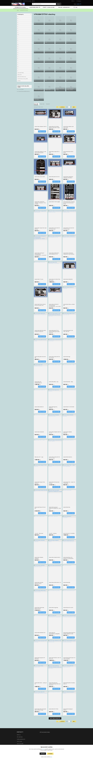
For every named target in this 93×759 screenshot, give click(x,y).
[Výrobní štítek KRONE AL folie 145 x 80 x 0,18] (55, 641)
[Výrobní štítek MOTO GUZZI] (69, 590)
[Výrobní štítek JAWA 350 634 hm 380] (40, 340)
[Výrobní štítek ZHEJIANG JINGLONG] (69, 415)
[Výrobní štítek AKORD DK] (40, 390)
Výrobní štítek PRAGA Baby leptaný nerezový (39, 608)
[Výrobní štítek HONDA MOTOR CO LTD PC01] (55, 340)
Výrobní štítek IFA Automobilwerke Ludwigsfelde (54, 633)
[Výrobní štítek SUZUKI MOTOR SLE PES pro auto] (69, 211)
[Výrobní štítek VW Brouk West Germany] (55, 465)
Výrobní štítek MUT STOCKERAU (69, 533)
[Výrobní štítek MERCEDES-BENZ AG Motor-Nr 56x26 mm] (40, 314)
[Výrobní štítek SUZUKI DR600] (40, 167)
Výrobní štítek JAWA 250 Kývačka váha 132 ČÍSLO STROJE (40, 709)
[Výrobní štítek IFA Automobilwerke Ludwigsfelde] (55, 616)
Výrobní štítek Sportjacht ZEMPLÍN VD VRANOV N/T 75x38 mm (55, 508)
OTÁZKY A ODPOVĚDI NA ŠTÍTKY (17, 1)
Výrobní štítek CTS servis (39, 279)
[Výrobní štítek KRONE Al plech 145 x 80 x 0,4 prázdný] (69, 641)
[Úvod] (18, 4)
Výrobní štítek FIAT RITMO (53, 708)
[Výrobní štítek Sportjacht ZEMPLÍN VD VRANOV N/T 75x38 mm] (55, 491)
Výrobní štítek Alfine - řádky (68, 381)
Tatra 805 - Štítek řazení (39, 533)
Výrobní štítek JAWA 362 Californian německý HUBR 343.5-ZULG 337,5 (55, 683)
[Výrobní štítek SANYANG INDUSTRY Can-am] (40, 566)
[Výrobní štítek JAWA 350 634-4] (55, 163)
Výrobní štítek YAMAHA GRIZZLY (54, 557)
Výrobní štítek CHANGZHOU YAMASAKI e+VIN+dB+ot (68, 177)
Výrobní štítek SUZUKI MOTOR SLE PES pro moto (54, 228)
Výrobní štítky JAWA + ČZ (34, 7)
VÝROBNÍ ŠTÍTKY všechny (20, 7)
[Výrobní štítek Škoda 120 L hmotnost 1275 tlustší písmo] (69, 541)
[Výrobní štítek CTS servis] (40, 262)
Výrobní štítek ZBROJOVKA (68, 279)
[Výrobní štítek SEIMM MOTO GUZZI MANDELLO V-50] (55, 236)
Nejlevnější (42, 103)
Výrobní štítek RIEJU (66, 507)
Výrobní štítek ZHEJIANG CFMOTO (41, 126)
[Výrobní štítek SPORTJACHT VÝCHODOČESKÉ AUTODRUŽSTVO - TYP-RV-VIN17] (40, 238)
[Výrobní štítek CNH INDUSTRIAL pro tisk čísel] (55, 263)
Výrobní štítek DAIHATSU (67, 457)
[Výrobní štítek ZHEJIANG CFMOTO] (40, 112)
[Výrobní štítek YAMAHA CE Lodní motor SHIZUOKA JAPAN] (40, 138)
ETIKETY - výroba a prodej (48, 7)
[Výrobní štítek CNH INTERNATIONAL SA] (40, 365)
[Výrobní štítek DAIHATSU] (69, 440)
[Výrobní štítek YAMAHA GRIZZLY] (55, 541)
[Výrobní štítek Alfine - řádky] (69, 365)
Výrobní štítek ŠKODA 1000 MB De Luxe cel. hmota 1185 (40, 305)
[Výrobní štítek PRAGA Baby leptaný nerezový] (40, 591)
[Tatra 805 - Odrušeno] (55, 516)
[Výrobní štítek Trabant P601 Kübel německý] (40, 211)
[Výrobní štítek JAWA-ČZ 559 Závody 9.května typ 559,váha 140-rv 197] (55, 315)
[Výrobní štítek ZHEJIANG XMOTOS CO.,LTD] (55, 415)
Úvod (18, 10)
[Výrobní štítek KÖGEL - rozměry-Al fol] (40, 666)
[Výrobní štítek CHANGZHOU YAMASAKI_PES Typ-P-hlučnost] (69, 236)
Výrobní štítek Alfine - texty (53, 381)
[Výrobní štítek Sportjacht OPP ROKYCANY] (40, 641)
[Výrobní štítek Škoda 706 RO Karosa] (69, 139)
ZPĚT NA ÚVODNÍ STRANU (45, 732)
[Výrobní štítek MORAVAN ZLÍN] (40, 615)
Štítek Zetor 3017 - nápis (39, 457)
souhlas (43, 749)
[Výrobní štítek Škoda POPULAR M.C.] (40, 491)
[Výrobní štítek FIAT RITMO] (55, 692)
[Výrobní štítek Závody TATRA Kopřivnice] (40, 465)
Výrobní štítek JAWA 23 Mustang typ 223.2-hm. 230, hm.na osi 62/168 (68, 202)
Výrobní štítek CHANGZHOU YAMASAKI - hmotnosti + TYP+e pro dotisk (40, 202)
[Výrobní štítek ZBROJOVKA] (69, 265)
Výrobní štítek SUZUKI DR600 (40, 176)
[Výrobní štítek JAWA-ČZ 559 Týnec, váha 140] (69, 314)
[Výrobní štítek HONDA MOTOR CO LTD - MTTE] (55, 440)
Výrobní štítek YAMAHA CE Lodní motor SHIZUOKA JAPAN (40, 152)
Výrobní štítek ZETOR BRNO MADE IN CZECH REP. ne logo (54, 127)
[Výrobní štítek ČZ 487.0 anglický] (55, 192)
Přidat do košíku (42, 131)
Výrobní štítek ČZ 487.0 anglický (54, 201)
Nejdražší (48, 103)
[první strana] (57, 107)
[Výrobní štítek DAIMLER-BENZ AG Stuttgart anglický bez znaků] (69, 616)
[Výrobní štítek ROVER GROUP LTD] (55, 566)
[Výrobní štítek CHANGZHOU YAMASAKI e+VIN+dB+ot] (69, 162)
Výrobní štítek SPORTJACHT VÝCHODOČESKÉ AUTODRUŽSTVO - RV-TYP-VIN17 (55, 305)
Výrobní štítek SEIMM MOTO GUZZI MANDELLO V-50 (54, 254)
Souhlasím (50, 753)
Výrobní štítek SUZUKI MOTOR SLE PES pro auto (68, 228)
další (74, 721)
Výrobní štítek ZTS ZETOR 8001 (68, 406)
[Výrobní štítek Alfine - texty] (55, 365)
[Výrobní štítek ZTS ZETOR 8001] (69, 390)
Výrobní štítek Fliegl (66, 356)
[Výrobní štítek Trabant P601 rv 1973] (55, 136)
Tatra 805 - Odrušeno (53, 533)
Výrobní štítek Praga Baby (53, 607)
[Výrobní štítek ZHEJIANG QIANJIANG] (40, 541)
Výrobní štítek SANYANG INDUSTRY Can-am (39, 583)
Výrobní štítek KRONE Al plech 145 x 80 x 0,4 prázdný (69, 658)
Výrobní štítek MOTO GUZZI (68, 607)
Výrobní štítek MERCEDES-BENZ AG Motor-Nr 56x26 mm (40, 331)
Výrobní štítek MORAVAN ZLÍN (40, 632)
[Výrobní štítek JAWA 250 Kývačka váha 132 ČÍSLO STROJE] (40, 692)
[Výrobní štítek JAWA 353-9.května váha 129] (69, 666)
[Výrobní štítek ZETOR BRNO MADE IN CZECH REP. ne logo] (55, 114)
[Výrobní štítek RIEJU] (69, 490)
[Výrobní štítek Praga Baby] (55, 590)
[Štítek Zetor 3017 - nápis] (40, 440)
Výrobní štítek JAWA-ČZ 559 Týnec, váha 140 (68, 331)
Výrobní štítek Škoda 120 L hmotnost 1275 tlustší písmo (68, 558)
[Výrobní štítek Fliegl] (69, 339)
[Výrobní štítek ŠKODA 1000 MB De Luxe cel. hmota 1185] (40, 292)
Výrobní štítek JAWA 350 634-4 (54, 176)
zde (51, 756)
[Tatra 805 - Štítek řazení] (40, 516)
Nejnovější (36, 103)
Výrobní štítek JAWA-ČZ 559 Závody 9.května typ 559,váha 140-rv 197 (54, 331)
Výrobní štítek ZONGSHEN (39, 431)
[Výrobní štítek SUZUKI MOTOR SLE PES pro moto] (55, 211)
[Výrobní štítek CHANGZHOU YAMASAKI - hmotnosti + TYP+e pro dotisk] (40, 188)
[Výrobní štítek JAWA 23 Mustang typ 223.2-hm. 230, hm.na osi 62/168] (69, 192)
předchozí (62, 721)
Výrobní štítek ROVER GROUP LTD (55, 582)
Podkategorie (20, 14)
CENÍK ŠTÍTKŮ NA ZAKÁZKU (27, 1)
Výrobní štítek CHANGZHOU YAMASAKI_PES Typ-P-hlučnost (68, 254)
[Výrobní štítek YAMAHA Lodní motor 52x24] (69, 113)
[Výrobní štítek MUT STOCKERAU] (69, 517)
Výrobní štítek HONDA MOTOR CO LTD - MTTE (54, 457)
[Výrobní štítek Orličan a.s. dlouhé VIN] (69, 288)
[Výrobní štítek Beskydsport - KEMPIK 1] (69, 692)
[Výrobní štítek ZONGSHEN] (40, 415)
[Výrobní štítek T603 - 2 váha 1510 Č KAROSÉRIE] (69, 465)
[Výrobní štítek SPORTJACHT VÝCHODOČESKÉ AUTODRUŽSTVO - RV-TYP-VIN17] (55, 290)
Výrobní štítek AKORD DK (39, 406)
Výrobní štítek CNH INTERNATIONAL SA (38, 382)
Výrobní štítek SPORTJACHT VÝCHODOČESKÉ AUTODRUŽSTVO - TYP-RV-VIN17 (40, 254)
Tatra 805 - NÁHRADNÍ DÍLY (64, 7)
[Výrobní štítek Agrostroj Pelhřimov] (55, 390)
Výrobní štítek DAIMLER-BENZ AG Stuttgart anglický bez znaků (69, 633)
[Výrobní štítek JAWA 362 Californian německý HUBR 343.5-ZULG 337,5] (55, 667)
